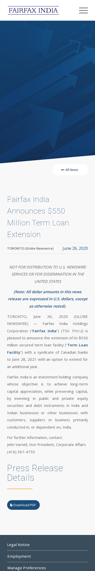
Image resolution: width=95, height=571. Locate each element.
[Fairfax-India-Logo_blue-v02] (39, 10)
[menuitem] (81, 10)
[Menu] (81, 10)
